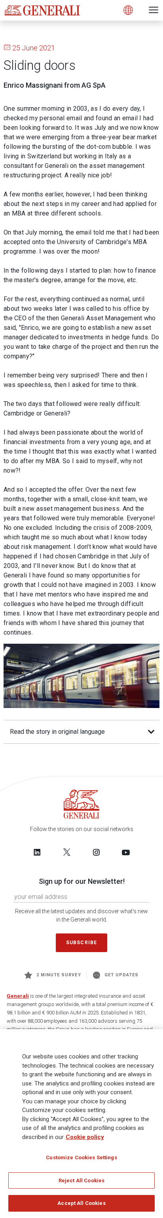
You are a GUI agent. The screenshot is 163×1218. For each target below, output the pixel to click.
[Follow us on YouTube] (126, 852)
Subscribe (81, 942)
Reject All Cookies (81, 1180)
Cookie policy (85, 1137)
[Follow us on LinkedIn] (37, 852)
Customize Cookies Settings (81, 1157)
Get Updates (121, 974)
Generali (18, 996)
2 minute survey (58, 974)
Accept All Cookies (81, 1203)
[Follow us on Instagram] (96, 852)
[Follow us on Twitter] (67, 852)
